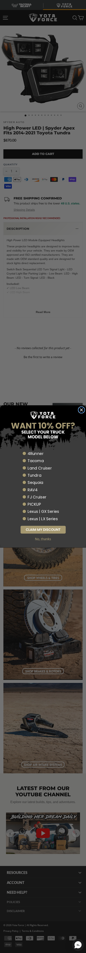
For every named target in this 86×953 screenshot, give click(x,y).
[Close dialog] (81, 410)
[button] (43, 529)
